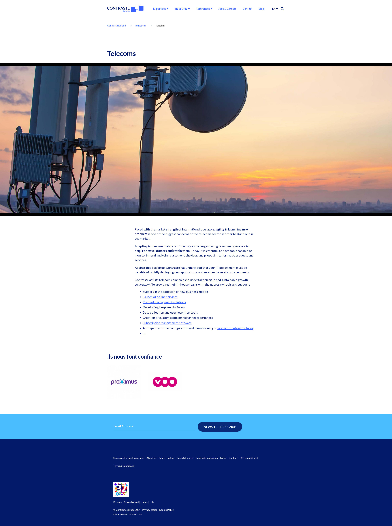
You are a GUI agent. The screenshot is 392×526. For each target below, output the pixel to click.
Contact (247, 8)
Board (161, 457)
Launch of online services (160, 297)
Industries (180, 8)
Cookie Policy (166, 509)
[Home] (125, 8)
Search (282, 8)
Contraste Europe (116, 25)
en (273, 8)
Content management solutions (164, 302)
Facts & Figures (185, 457)
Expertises (159, 8)
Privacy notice (149, 509)
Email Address (123, 426)
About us (151, 457)
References (203, 8)
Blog (261, 8)
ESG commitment (249, 457)
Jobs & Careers (227, 8)
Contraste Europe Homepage (128, 457)
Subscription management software (167, 323)
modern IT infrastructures (235, 328)
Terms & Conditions (123, 465)
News (223, 457)
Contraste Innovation (207, 457)
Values (171, 457)
